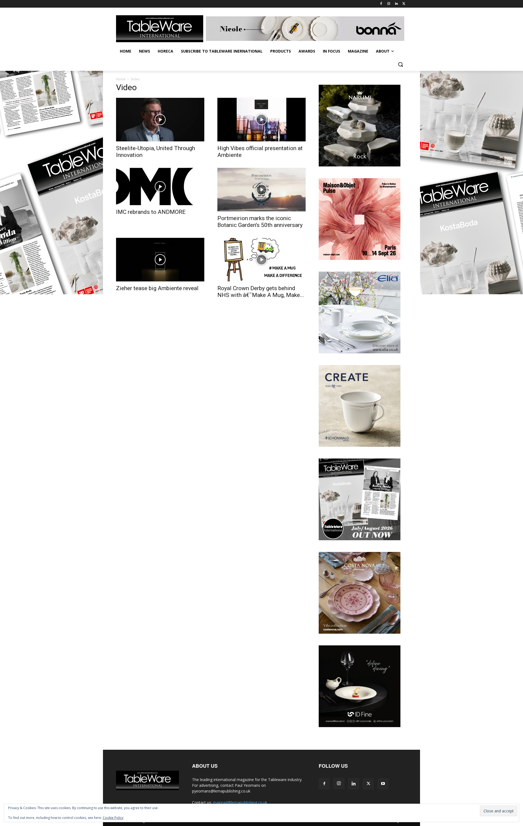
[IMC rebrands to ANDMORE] (160, 186)
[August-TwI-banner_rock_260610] (359, 165)
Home (121, 79)
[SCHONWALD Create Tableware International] (359, 445)
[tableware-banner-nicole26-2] (306, 28)
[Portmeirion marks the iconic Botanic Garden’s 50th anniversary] (261, 189)
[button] (400, 64)
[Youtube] (383, 783)
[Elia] (359, 351)
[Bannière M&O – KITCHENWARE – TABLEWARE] (359, 258)
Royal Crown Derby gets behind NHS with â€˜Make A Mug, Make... (260, 291)
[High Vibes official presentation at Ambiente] (261, 119)
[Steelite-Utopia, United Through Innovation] (160, 119)
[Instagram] (389, 4)
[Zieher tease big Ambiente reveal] (160, 259)
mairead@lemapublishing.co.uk (240, 802)
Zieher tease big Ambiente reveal (157, 288)
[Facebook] (381, 4)
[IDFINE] (359, 725)
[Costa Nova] (359, 632)
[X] (404, 4)
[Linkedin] (396, 4)
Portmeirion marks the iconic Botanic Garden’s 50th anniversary (260, 221)
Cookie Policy (113, 817)
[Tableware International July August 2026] (359, 538)
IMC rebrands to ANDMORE (151, 212)
